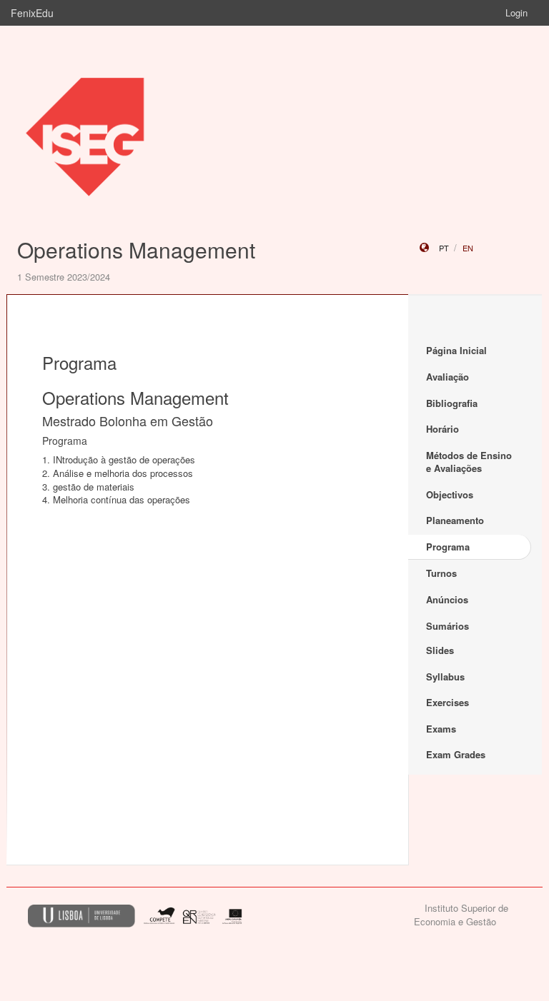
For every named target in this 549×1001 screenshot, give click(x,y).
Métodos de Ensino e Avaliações (469, 462)
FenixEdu (32, 13)
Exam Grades (455, 754)
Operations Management (136, 249)
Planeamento (455, 520)
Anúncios (447, 599)
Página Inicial (456, 350)
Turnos (441, 573)
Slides (440, 650)
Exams (441, 728)
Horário (442, 429)
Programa (448, 546)
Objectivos (449, 494)
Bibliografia (452, 403)
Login (516, 12)
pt (444, 247)
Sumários (447, 626)
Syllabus (445, 676)
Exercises (447, 702)
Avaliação (447, 376)
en (468, 247)
